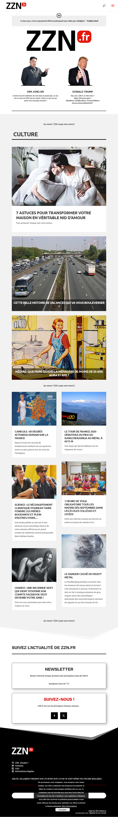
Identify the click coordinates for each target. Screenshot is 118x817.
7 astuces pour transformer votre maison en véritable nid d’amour (53, 215)
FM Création (100, 811)
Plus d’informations (69, 806)
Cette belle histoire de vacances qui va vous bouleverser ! (59, 304)
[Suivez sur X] (63, 715)
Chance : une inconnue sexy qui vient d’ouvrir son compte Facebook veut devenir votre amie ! (34, 592)
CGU (16, 768)
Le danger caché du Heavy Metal (83, 575)
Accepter (62, 809)
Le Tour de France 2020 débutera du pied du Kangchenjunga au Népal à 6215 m (83, 436)
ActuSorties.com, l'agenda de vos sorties (91, 813)
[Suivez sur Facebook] (54, 715)
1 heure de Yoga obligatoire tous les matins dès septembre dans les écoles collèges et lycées (83, 507)
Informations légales (24, 771)
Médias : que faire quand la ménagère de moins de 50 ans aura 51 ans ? (59, 373)
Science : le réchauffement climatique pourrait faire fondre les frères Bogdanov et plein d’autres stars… (34, 511)
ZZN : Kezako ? (21, 763)
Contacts (18, 766)
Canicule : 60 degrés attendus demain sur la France (31, 435)
